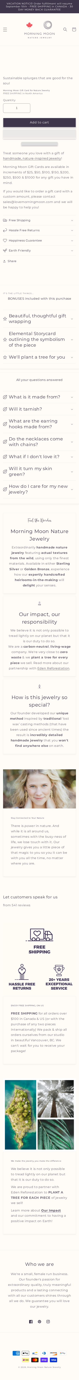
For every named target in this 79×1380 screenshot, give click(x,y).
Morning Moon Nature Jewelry (44, 1367)
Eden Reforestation (53, 668)
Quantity (9, 100)
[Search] (65, 29)
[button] (39, 134)
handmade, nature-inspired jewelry (32, 158)
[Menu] (5, 29)
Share (12, 261)
